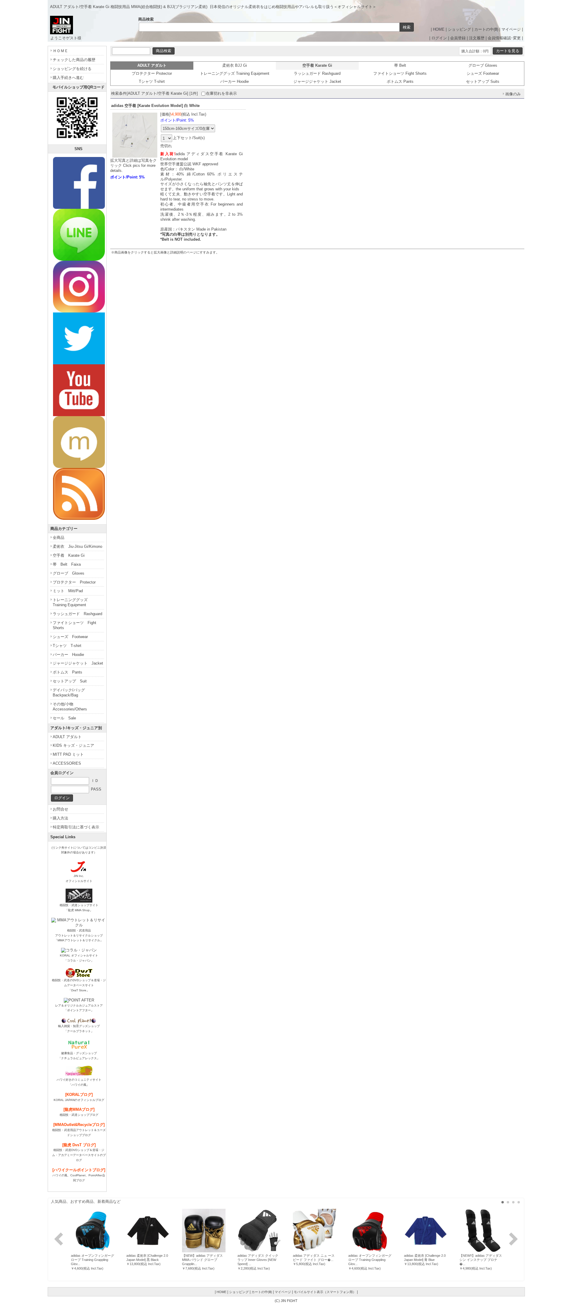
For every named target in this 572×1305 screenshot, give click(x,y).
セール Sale (64, 718)
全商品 (58, 537)
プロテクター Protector (152, 73)
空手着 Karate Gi (69, 555)
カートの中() (486, 29)
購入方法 (60, 818)
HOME (438, 29)
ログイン (439, 38)
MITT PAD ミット (68, 754)
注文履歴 (476, 38)
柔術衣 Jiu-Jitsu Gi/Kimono (77, 546)
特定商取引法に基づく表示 (76, 827)
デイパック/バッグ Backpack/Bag (71, 692)
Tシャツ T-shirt (152, 81)
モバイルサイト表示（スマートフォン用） (325, 1292)
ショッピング (459, 29)
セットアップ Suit (70, 681)
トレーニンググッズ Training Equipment (234, 73)
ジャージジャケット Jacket (317, 81)
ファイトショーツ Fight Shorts (400, 73)
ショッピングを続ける (72, 68)
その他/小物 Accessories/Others (70, 706)
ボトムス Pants (400, 81)
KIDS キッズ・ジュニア (73, 745)
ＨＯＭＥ (60, 51)
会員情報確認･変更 (504, 38)
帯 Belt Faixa (67, 564)
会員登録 (458, 38)
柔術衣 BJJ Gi (234, 65)
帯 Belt (400, 65)
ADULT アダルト (67, 737)
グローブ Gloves (482, 65)
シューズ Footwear (483, 73)
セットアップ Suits (482, 81)
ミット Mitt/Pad (68, 591)
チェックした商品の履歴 (74, 59)
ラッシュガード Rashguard (317, 73)
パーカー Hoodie (234, 81)
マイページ (511, 29)
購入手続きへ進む (68, 77)
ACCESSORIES (67, 763)
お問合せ (60, 809)
